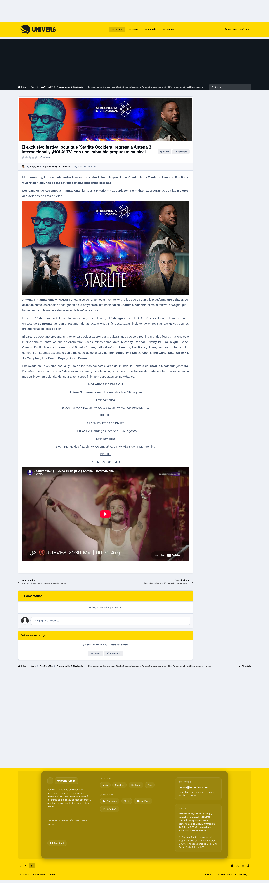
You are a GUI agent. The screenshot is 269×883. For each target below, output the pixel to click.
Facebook (59, 843)
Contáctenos (39, 874)
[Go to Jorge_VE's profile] (23, 166)
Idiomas (24, 874)
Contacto (136, 785)
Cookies (53, 874)
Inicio (105, 785)
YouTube (145, 801)
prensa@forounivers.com (194, 787)
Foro (150, 785)
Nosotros (119, 785)
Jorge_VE (34, 166)
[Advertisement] (134, 60)
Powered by (232, 874)
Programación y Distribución (56, 166)
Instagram (111, 809)
